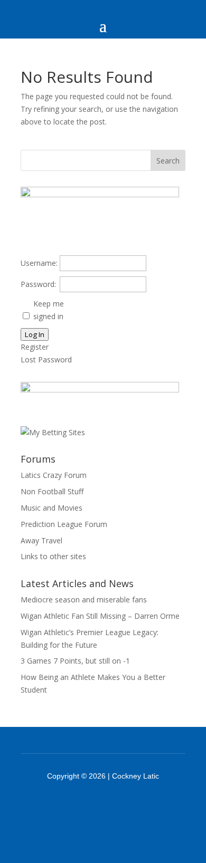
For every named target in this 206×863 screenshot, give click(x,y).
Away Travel (41, 540)
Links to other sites (53, 556)
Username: (39, 263)
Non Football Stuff (52, 491)
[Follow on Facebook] (89, 805)
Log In (34, 334)
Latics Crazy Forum (54, 475)
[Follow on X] (116, 805)
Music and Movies (51, 508)
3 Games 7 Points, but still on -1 (75, 661)
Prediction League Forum (64, 524)
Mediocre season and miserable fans (84, 599)
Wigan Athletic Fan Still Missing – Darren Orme (100, 616)
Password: (38, 284)
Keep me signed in (48, 310)
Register (35, 347)
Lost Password (46, 359)
